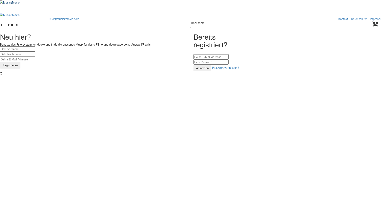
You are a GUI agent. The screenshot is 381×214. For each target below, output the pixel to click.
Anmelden (202, 68)
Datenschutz (359, 19)
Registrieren (10, 65)
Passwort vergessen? (225, 68)
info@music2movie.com (64, 19)
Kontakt (343, 19)
